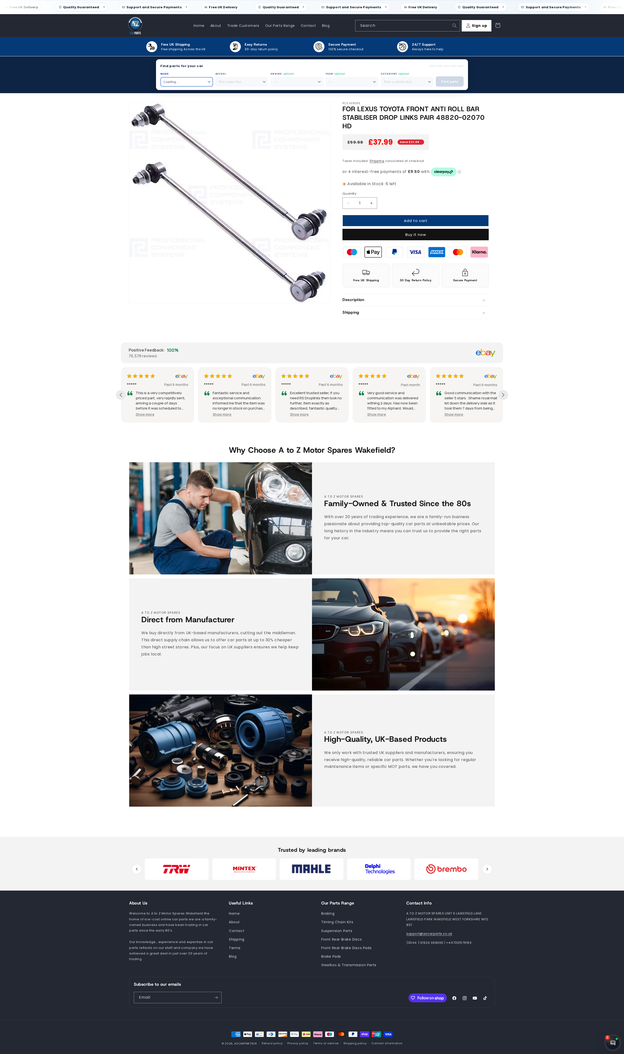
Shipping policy (355, 1043)
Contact (236, 930)
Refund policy (272, 1043)
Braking (327, 913)
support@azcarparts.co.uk (429, 934)
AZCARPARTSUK (245, 1043)
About (234, 922)
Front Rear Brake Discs (341, 939)
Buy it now (415, 234)
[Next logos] (487, 869)
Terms (235, 947)
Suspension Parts (336, 930)
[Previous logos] (137, 869)
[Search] (454, 25)
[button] (415, 300)
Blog (232, 956)
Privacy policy (297, 1043)
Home (234, 913)
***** (131, 384)
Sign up (479, 25)
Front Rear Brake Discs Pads (346, 947)
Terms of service (326, 1043)
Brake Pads (331, 956)
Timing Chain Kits (337, 922)
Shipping (377, 161)
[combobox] (407, 25)
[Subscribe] (216, 997)
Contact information (386, 1043)
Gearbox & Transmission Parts (348, 965)
